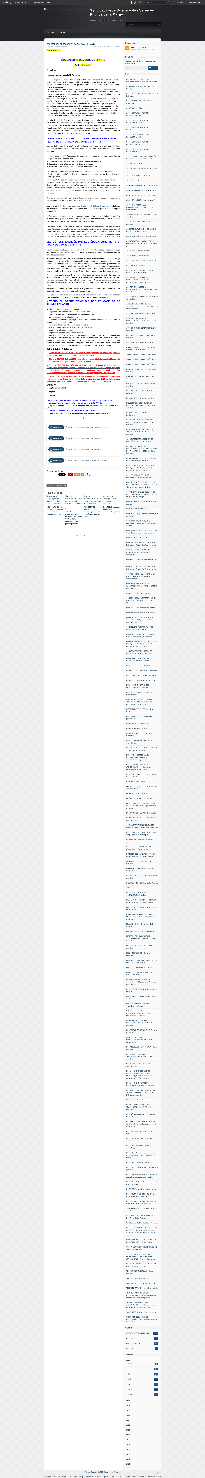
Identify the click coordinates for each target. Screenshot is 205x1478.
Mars (129, 1384)
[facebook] (131, 2)
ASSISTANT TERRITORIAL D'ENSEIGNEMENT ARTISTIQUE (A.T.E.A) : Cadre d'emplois (142, 289)
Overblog (117, 1472)
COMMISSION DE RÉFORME (136, 538)
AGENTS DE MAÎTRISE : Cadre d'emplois (141, 236)
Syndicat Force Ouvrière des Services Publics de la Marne (122, 12)
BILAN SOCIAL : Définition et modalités (140, 398)
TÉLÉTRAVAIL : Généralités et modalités (140, 1283)
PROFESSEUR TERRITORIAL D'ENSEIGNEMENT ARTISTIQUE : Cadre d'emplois (140, 1023)
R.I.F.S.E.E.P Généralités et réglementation (141, 1189)
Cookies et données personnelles (134, 1477)
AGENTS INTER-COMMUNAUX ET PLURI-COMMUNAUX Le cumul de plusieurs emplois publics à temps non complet (142, 243)
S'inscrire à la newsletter (57, 485)
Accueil (51, 32)
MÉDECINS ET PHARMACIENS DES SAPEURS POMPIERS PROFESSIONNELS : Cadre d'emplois (142, 938)
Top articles (89, 1477)
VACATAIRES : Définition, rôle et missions (141, 1312)
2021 (128, 1420)
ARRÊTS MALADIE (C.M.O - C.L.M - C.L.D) (141, 260)
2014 (128, 1449)
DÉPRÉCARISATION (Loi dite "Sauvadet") (141, 675)
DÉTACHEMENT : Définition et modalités (140, 680)
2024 (128, 1406)
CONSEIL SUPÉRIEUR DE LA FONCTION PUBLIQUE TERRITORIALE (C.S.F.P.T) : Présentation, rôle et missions (141, 644)
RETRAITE (130, 1348)
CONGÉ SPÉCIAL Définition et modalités (140, 608)
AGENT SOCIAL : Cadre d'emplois (138, 251)
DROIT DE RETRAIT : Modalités (137, 728)
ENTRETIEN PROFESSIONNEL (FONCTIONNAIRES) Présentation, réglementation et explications (138, 767)
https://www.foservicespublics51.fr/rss (142, 49)
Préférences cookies (154, 1477)
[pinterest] (139, 2)
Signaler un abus (108, 1477)
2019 (128, 1430)
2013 (128, 1454)
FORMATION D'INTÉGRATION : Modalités (141, 813)
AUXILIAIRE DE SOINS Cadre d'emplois (140, 342)
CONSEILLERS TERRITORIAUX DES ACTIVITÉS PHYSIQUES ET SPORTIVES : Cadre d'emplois (141, 620)
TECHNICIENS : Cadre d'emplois (137, 1278)
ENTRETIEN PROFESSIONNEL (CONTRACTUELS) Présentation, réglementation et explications (137, 757)
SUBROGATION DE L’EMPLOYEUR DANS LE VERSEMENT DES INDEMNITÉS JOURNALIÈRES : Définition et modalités (141, 1256)
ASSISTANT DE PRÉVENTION (137, 265)
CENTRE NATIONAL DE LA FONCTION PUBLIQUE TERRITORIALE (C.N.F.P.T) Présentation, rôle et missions (140, 468)
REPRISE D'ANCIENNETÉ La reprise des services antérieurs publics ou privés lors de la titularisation (142, 1124)
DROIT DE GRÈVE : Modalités (137, 724)
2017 (128, 1440)
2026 (128, 1360)
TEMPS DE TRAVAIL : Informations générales (142, 1288)
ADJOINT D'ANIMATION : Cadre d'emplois (141, 190)
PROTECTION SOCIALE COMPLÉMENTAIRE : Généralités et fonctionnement (139, 1039)
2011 (128, 1464)
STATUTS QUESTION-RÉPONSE (138, 1333)
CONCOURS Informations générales (138, 593)
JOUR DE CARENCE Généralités (137, 888)
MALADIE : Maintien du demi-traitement (140, 931)
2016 (128, 1444)
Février (130, 1389)
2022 (128, 1415)
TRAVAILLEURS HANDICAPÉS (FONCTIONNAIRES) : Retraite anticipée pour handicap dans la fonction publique (142, 1305)
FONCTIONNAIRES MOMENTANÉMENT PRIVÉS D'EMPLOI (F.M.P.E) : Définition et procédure (141, 805)
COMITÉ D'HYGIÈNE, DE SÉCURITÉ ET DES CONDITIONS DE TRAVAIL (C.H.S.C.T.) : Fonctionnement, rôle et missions (142, 485)
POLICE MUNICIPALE (134, 1343)
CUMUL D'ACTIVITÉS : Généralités (138, 666)
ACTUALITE (130, 1338)
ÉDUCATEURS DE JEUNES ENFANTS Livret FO (84, 449)
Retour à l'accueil (83, 536)
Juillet (130, 1364)
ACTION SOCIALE (132, 181)
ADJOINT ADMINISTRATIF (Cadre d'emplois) (142, 185)
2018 (128, 1435)
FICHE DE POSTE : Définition (136, 794)
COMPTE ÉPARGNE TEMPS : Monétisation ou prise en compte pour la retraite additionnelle (141, 552)
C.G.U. (119, 1477)
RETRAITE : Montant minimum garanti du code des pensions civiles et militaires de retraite (140, 1155)
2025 (128, 1401)
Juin (129, 1369)
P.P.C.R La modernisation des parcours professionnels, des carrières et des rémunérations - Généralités (139, 1013)
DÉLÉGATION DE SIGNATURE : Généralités (141, 670)
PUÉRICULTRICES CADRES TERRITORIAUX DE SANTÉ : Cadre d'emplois (139, 1056)
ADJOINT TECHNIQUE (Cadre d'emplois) (140, 200)
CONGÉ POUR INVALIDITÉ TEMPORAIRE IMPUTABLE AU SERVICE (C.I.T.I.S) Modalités (141, 600)
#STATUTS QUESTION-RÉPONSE (110, 46)
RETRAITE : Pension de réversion (138, 1162)
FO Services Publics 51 (61, 1477)
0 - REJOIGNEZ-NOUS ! (134, 108)
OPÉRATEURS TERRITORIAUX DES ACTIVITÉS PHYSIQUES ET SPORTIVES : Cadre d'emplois (141, 982)
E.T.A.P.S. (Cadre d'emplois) (136, 781)
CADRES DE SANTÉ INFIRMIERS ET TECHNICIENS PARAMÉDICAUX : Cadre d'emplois (140, 432)
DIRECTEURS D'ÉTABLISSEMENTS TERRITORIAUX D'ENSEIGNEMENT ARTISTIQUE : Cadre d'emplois (139, 702)
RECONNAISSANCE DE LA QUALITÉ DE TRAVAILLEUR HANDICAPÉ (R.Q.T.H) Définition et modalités (140, 1092)
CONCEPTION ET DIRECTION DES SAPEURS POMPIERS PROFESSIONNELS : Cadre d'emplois (142, 586)
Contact (62, 32)
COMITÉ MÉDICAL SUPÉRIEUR (137, 509)
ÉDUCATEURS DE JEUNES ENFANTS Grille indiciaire (86, 460)
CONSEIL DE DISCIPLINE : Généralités (140, 612)
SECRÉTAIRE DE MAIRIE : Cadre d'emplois (141, 1223)
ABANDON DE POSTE (134, 164)
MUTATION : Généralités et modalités (139, 967)
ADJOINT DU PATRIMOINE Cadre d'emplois (141, 195)
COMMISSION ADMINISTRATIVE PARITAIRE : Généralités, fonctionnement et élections (141, 523)
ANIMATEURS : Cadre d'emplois (137, 256)
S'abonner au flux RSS (139, 47)
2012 (128, 1459)
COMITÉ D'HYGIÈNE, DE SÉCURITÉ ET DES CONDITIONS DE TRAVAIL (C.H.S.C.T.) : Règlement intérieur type (142, 494)
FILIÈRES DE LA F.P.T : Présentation (139, 798)
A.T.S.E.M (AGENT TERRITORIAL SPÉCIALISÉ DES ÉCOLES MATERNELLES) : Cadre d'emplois (142, 306)
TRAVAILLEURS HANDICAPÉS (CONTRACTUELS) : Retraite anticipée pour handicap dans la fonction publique (141, 1295)
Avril (129, 1379)
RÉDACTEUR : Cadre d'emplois (137, 1100)
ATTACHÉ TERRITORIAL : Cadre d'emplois (141, 313)
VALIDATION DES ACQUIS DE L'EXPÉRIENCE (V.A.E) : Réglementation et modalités (141, 1319)
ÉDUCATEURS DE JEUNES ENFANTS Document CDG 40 (87, 427)
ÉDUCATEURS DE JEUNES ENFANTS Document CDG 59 (87, 438)
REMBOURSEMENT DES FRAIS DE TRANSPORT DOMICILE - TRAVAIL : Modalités (139, 1107)
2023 (128, 1410)
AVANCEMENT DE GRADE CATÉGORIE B (141, 359)
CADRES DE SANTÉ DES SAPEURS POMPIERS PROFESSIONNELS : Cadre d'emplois (140, 422)
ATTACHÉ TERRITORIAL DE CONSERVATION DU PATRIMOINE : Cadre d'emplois (141, 321)
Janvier (130, 1394)
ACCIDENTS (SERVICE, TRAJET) (138, 176)
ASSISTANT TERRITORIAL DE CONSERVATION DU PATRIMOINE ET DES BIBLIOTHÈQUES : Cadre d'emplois (141, 280)
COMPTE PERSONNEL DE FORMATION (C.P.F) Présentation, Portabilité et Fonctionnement (140, 576)
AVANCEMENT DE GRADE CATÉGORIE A (141, 354)
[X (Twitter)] (135, 2)
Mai (129, 1374)
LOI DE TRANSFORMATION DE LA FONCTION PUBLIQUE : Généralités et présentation (140, 917)
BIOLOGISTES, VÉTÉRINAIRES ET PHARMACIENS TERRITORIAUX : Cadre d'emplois (140, 405)
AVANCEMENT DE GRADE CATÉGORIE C (141, 364)
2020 (128, 1425)
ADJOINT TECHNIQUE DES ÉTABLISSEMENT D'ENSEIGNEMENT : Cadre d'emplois (140, 207)
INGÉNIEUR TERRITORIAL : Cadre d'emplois (142, 883)
